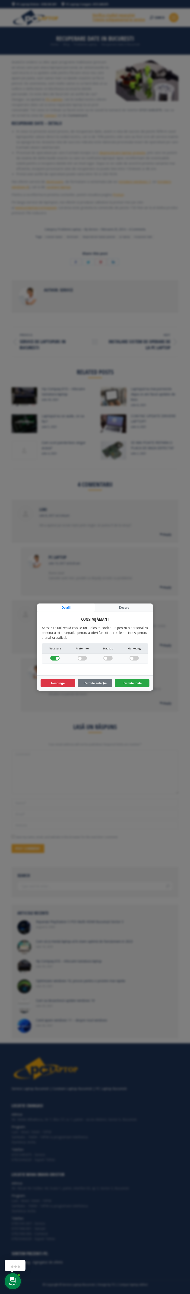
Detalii (66, 607)
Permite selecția (95, 683)
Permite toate (132, 683)
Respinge (58, 683)
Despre (124, 607)
